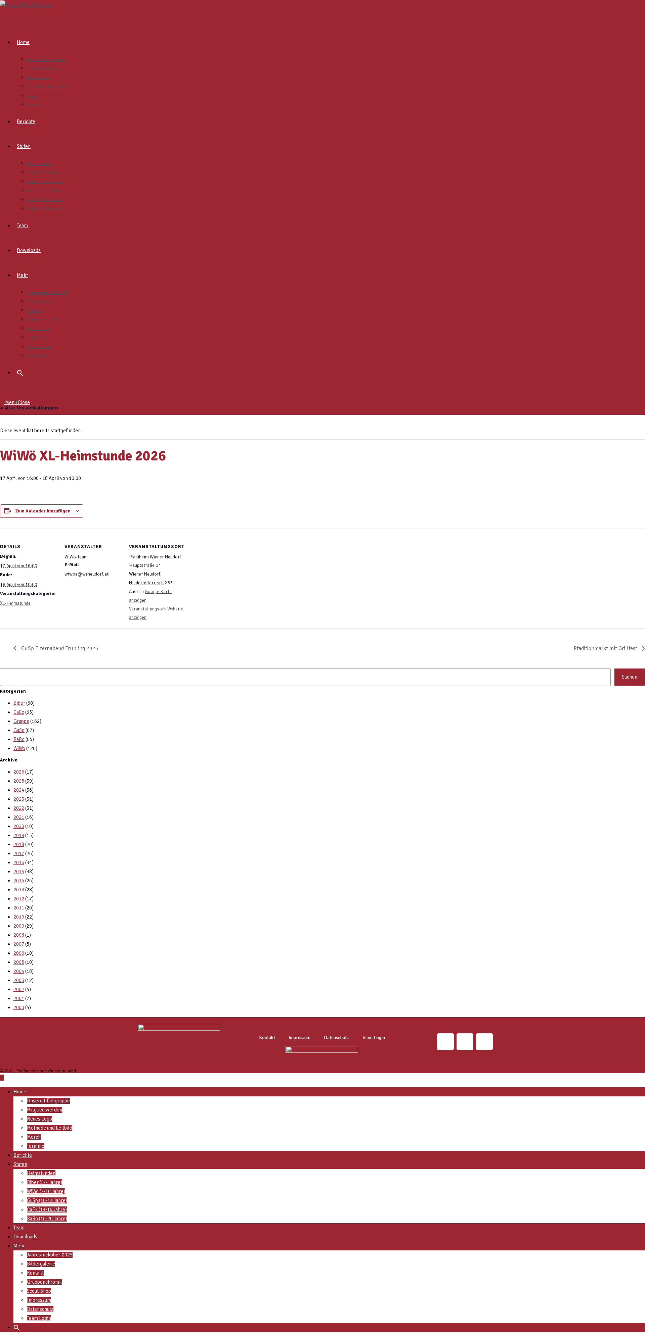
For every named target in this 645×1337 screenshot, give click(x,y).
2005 (18, 962)
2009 (18, 926)
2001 (18, 998)
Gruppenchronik (44, 1282)
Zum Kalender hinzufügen (43, 511)
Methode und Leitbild (49, 1128)
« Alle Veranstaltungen (29, 407)
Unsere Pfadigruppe (48, 1101)
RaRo (19, 739)
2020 (18, 826)
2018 (18, 844)
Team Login (373, 1037)
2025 (18, 781)
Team (19, 1228)
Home (19, 1092)
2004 (18, 971)
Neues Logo (39, 1119)
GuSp (19, 730)
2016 (18, 862)
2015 (18, 872)
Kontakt (267, 1037)
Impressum (299, 1037)
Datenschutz (336, 1037)
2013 (18, 890)
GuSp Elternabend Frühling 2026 (59, 648)
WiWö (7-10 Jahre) (46, 1191)
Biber (19, 703)
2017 (18, 853)
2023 (18, 799)
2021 (18, 817)
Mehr (19, 1246)
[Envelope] (465, 1041)
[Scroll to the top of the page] (2, 1078)
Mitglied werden (44, 1110)
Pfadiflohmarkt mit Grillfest (606, 648)
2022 (18, 808)
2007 (18, 944)
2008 (18, 935)
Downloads (25, 1237)
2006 (18, 953)
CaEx (18, 712)
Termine (35, 1146)
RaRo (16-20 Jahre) (47, 1219)
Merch (34, 1137)
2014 (18, 881)
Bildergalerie (41, 1264)
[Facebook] (484, 1041)
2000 (18, 1007)
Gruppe (21, 721)
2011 (18, 908)
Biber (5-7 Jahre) (44, 1182)
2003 (18, 980)
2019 (18, 835)
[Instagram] (445, 1041)
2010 (18, 917)
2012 (18, 899)
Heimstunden (41, 1173)
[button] (20, 372)
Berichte (22, 1155)
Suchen (629, 677)
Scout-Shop (39, 1291)
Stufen (20, 1164)
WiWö (19, 748)
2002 (18, 989)
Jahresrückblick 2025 (50, 1255)
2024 (18, 790)
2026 (18, 772)
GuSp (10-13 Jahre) (47, 1200)
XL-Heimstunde (15, 603)
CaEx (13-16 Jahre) (47, 1209)
